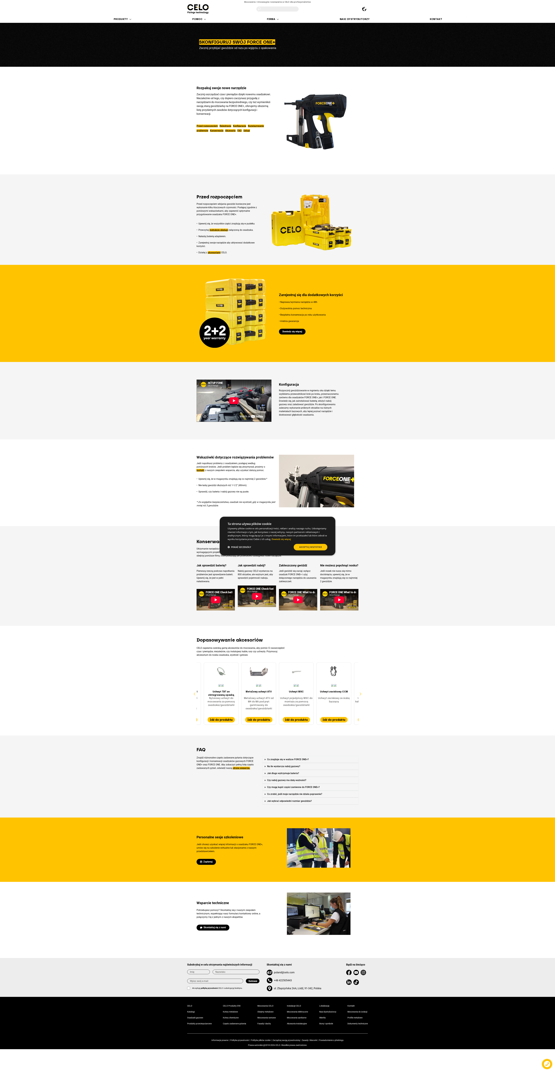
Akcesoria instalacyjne (297, 1023)
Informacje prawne (219, 1040)
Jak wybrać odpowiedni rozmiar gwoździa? (289, 801)
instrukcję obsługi (219, 230)
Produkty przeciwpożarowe (199, 1023)
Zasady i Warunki (309, 1040)
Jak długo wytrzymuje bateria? (283, 773)
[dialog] (277, 536)
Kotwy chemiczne (231, 1018)
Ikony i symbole (326, 1023)
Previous (194, 693)
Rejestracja (225, 126)
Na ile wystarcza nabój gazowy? (283, 766)
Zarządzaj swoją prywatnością (286, 1040)
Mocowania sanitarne (296, 1018)
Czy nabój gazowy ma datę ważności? (286, 780)
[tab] (310, 759)
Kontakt (351, 1006)
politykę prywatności (209, 988)
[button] (292, 332)
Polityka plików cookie (261, 1040)
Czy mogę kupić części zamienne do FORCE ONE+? (293, 787)
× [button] (331, 520)
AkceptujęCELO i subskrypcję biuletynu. (217, 988)
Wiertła (322, 1018)
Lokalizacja (324, 1006)
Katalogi (191, 1012)
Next (360, 693)
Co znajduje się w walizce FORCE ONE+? (288, 759)
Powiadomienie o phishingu (331, 1040)
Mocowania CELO (265, 1006)
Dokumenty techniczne (357, 1023)
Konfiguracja (239, 126)
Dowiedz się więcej (281, 539)
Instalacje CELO (294, 1006)
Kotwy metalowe (230, 1012)
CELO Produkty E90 (231, 1006)
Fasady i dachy (264, 1023)
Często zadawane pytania (234, 1023)
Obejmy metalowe (265, 1012)
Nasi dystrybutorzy (327, 1012)
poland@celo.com (284, 972)
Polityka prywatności (239, 1040)
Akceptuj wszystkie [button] (310, 547)
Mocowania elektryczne (297, 1012)
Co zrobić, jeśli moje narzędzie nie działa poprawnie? (294, 794)
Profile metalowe (354, 1018)
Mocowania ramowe (266, 1018)
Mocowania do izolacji (357, 1012)
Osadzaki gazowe (195, 1018)
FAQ (239, 130)
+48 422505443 (283, 980)
